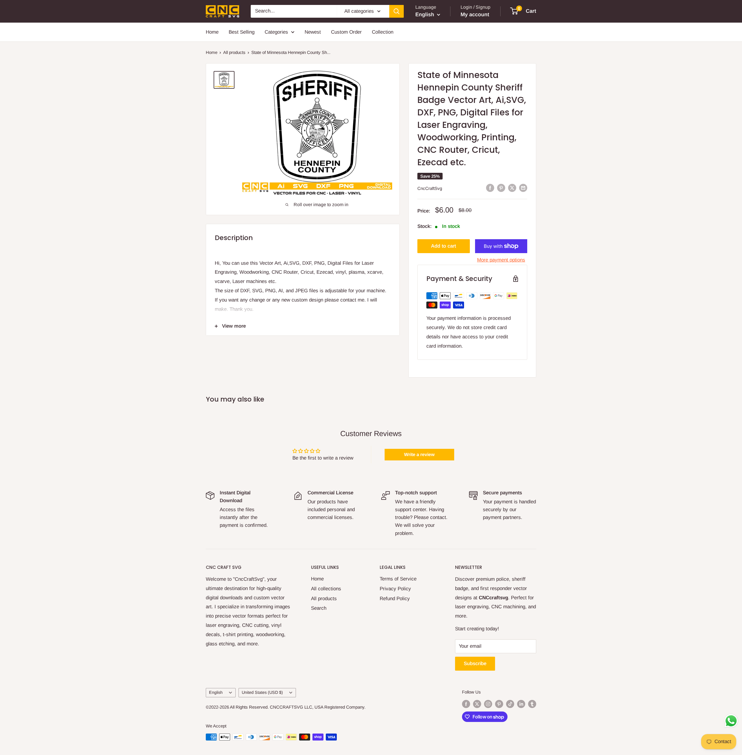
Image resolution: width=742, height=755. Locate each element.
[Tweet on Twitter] (512, 188)
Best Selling (241, 32)
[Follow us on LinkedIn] (521, 704)
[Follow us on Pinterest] (499, 704)
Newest (313, 32)
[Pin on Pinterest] (501, 188)
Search (318, 608)
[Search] (396, 11)
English (216, 692)
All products (234, 52)
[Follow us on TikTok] (510, 704)
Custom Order (346, 32)
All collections (326, 588)
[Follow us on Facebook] (466, 704)
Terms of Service (398, 579)
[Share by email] (523, 188)
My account (475, 14)
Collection (382, 32)
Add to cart (443, 246)
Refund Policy (395, 598)
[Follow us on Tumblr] (532, 704)
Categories (276, 32)
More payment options (501, 260)
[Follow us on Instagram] (488, 704)
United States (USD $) (262, 692)
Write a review (419, 454)
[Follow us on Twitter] (477, 704)
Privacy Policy (395, 588)
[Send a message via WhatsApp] (731, 721)
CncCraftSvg (429, 188)
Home (212, 32)
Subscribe (475, 663)
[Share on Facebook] (490, 188)
